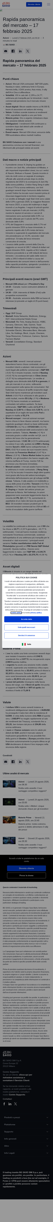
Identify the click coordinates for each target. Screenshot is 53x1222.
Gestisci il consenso (26, 637)
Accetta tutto (26, 621)
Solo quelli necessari (26, 629)
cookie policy (26, 611)
